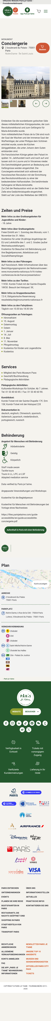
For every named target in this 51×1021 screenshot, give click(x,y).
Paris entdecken (10, 888)
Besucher (30, 711)
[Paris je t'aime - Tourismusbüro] (8, 11)
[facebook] (5, 723)
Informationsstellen (37, 892)
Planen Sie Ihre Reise (12, 901)
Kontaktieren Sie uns (37, 905)
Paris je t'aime (9, 679)
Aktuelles (31, 897)
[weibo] (22, 729)
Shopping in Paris (10, 920)
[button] (36, 103)
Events (5, 897)
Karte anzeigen (40, 584)
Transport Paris (10, 932)
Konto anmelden (10, 959)
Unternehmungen (10, 892)
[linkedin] (19, 723)
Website (16, 711)
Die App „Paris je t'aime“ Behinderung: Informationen (12, 970)
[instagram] (12, 723)
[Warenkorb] (39, 11)
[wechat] (38, 723)
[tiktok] (25, 723)
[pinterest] (32, 723)
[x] (28, 729)
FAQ (3, 963)
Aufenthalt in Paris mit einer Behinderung (25, 530)
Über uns (30, 888)
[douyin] (45, 723)
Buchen (42, 49)
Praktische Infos (35, 901)
